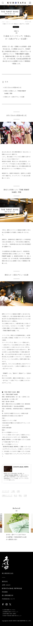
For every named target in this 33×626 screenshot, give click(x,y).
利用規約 (5, 592)
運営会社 (5, 581)
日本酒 (25, 495)
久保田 (18, 491)
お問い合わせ (6, 585)
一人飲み (13, 491)
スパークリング (5, 491)
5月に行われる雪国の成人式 (12, 87)
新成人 (20, 495)
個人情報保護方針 (7, 595)
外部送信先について (8, 599)
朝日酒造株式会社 (7, 573)
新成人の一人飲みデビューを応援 (14, 97)
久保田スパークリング (7, 495)
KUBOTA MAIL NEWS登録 (12, 588)
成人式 (15, 495)
